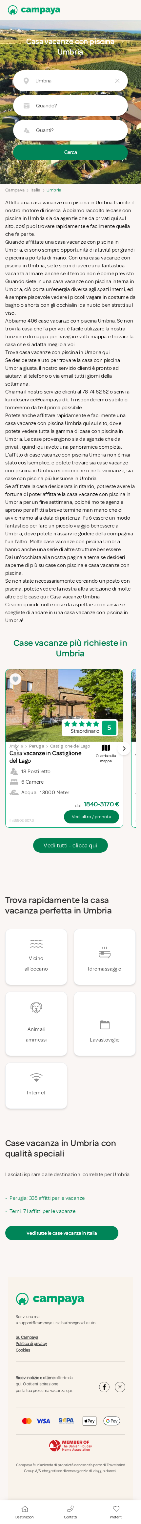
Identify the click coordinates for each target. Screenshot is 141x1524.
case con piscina (64, 565)
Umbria (54, 190)
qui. (19, 1384)
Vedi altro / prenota (91, 816)
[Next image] (124, 748)
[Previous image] (17, 748)
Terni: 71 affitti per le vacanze (42, 1211)
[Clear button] (117, 81)
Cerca (70, 152)
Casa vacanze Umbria (75, 597)
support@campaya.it (37, 1323)
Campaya (15, 190)
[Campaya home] (32, 10)
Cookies (23, 1350)
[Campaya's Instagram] (120, 1387)
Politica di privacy (31, 1343)
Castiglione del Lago (70, 746)
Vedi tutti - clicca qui (70, 845)
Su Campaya (27, 1337)
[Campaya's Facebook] (104, 1387)
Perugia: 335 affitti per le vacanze (47, 1198)
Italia (35, 190)
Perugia (36, 746)
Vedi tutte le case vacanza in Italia (62, 1233)
